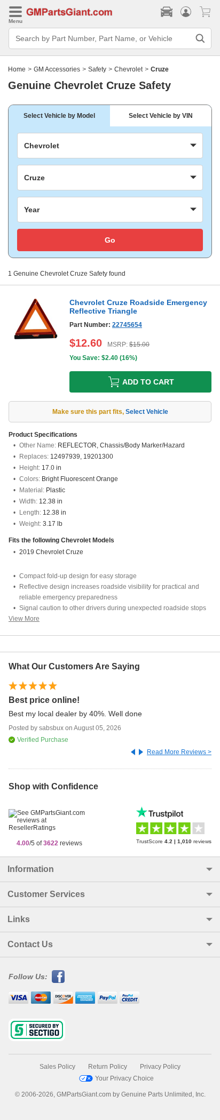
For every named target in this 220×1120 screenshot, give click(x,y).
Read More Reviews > (179, 752)
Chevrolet (128, 69)
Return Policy (107, 1066)
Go (110, 240)
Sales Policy (57, 1066)
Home (17, 69)
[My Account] (185, 11)
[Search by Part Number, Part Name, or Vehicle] (200, 38)
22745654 (127, 325)
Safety (97, 69)
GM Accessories (57, 69)
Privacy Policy (160, 1066)
